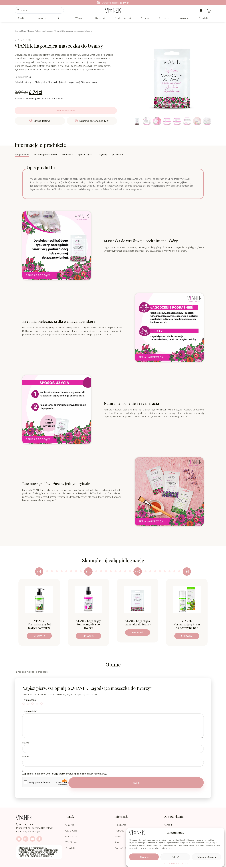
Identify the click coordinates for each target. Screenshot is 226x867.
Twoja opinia (30, 711)
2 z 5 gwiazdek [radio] (28, 704)
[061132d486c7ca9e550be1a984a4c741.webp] (172, 76)
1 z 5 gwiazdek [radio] (24, 704)
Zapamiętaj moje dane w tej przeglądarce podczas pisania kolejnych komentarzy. (64, 773)
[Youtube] (32, 839)
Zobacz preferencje (206, 857)
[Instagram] (25, 839)
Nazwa (26, 742)
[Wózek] (209, 10)
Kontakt (185, 863)
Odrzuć (175, 857)
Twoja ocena (29, 700)
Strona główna (20, 31)
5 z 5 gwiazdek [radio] (42, 704)
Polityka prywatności (172, 863)
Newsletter (71, 836)
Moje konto (120, 824)
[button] (23, 18)
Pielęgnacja (39, 31)
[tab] (22, 155)
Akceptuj (144, 857)
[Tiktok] (39, 839)
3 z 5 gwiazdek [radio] (33, 704)
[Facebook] (19, 839)
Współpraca (71, 842)
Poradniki (70, 848)
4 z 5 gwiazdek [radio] (37, 704)
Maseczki (49, 31)
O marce (69, 824)
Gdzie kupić (71, 830)
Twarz (30, 31)
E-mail (26, 756)
